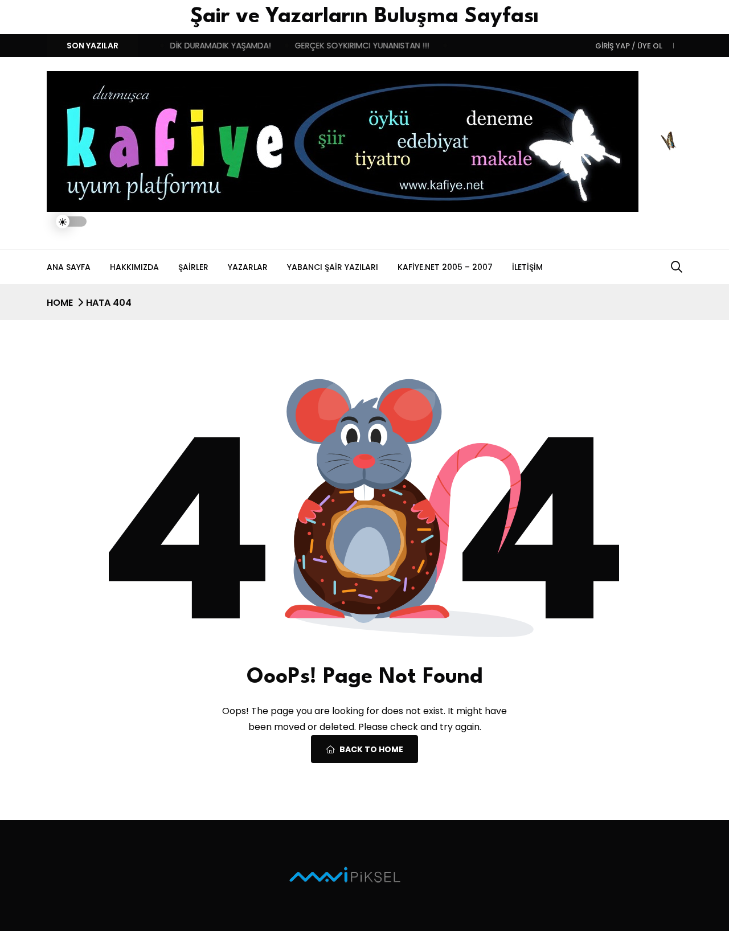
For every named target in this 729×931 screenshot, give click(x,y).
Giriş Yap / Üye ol (628, 45)
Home (60, 302)
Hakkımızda (134, 267)
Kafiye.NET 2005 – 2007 (445, 267)
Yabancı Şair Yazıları (332, 267)
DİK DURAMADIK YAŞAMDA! (210, 45)
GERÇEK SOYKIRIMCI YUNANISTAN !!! (352, 45)
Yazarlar (248, 267)
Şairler (193, 267)
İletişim (527, 267)
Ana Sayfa (69, 267)
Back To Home (371, 749)
